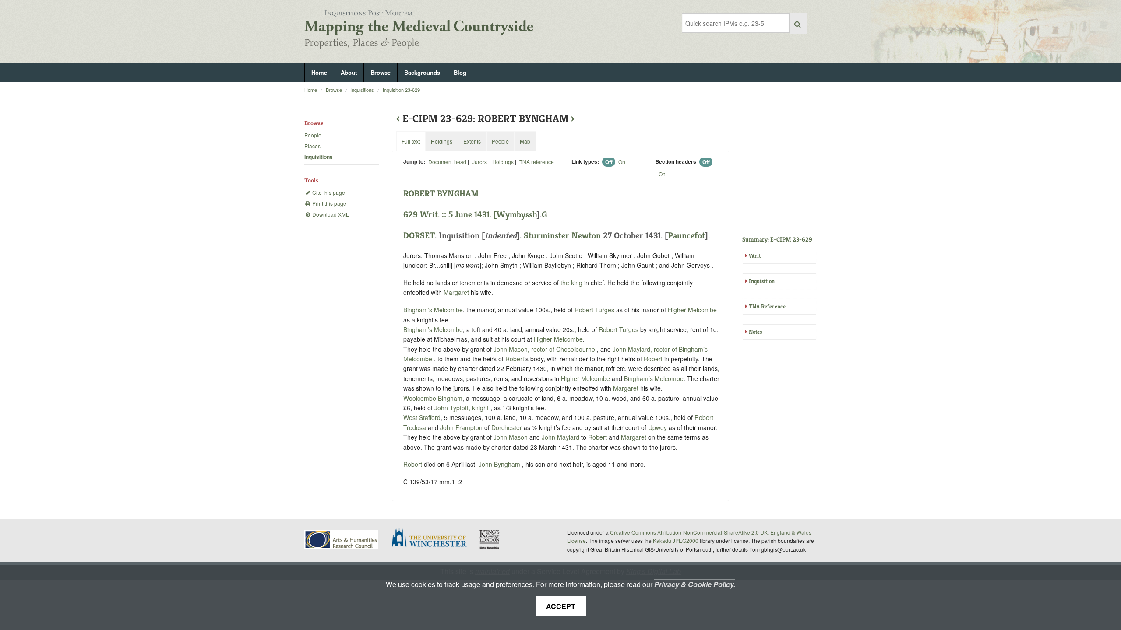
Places (312, 146)
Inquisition (762, 281)
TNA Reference (767, 306)
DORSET (419, 235)
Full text (411, 141)
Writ (755, 255)
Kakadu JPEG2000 (675, 540)
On (621, 161)
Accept (560, 606)
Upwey (657, 427)
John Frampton (462, 427)
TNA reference (536, 161)
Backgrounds (422, 72)
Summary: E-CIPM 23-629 (777, 239)
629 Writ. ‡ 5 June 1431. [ (450, 214)
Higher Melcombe (692, 309)
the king (571, 282)
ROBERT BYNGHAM (441, 193)
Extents (472, 141)
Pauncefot (686, 235)
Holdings (503, 161)
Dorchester (506, 427)
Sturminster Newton (562, 235)
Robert (514, 358)
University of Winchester (432, 538)
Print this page (328, 203)
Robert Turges (595, 309)
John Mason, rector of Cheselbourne (545, 349)
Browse (380, 72)
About (349, 72)
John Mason (511, 437)
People (312, 135)
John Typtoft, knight (462, 407)
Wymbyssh (517, 214)
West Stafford (422, 417)
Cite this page (328, 192)
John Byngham (500, 464)
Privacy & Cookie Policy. (694, 584)
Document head (447, 161)
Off (609, 162)
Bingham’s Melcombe (433, 309)
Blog (460, 72)
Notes (755, 332)
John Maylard (561, 437)
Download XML (330, 214)
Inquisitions (362, 89)
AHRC (341, 539)
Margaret (456, 292)
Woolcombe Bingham (432, 398)
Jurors (479, 161)
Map (525, 141)
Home (319, 72)
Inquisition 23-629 (401, 89)
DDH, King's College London (490, 539)
